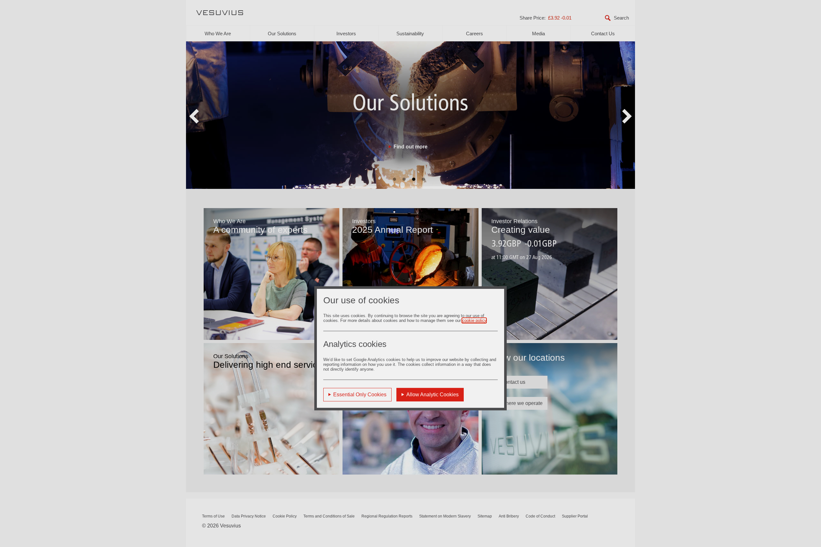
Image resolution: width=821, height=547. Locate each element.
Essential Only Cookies (359, 394)
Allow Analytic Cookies (432, 394)
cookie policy (474, 320)
